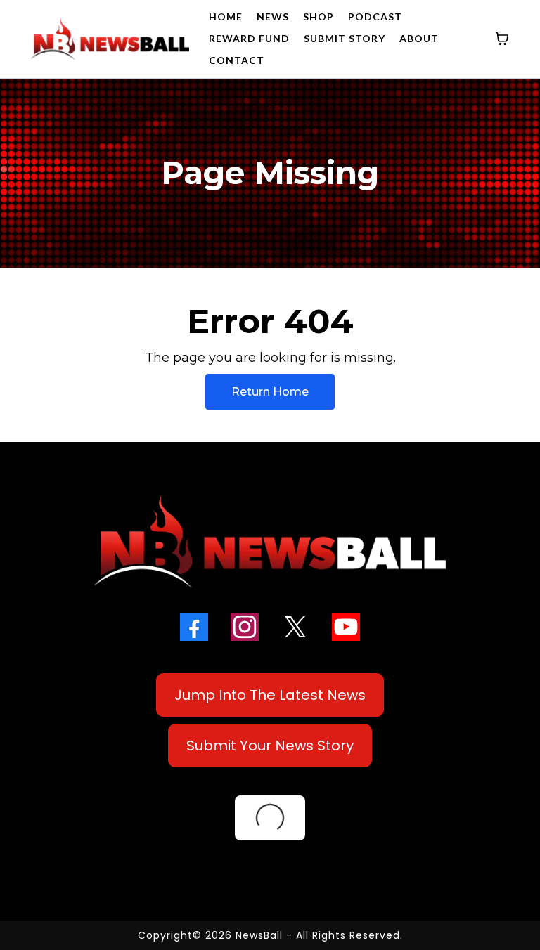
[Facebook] (194, 626)
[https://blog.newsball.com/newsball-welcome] (270, 541)
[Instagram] (244, 626)
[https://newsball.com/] (110, 39)
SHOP (318, 16)
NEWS (273, 16)
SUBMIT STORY (344, 38)
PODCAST (375, 16)
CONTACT (236, 60)
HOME (226, 16)
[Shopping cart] (502, 39)
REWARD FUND (249, 38)
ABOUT (419, 38)
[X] (295, 626)
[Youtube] (346, 626)
